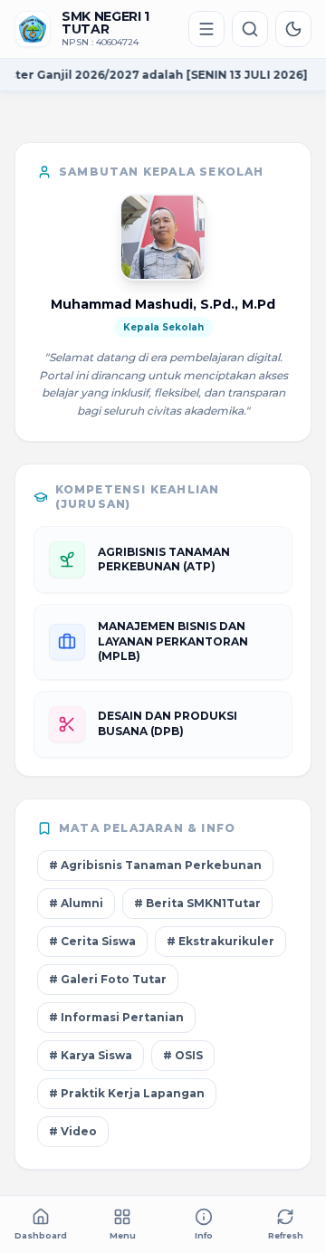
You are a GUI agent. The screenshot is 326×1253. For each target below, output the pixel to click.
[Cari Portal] (250, 29)
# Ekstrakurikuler (220, 941)
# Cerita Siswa (92, 941)
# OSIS (183, 1055)
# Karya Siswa (90, 1055)
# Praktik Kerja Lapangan (127, 1093)
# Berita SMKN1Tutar (197, 903)
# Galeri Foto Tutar (108, 979)
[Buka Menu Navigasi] (206, 29)
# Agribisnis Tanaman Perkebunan (155, 865)
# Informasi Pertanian (116, 1017)
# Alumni (76, 903)
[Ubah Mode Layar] (293, 29)
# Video (73, 1131)
